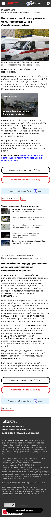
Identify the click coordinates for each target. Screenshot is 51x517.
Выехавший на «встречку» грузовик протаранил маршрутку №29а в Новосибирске (25, 235)
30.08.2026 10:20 (8, 255)
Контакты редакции (13, 426)
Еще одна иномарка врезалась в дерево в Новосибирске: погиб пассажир (28, 218)
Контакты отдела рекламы (16, 430)
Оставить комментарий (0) (25, 180)
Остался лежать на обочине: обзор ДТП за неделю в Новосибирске (28, 242)
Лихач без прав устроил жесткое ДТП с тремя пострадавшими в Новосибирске (23, 158)
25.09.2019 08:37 (8, 10)
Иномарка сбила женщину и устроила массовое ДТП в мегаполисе (27, 210)
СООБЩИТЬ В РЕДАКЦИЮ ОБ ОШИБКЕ (20, 433)
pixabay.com (38, 65)
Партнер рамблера (23, 505)
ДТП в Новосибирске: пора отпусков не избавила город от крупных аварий (27, 226)
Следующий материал (24, 510)
